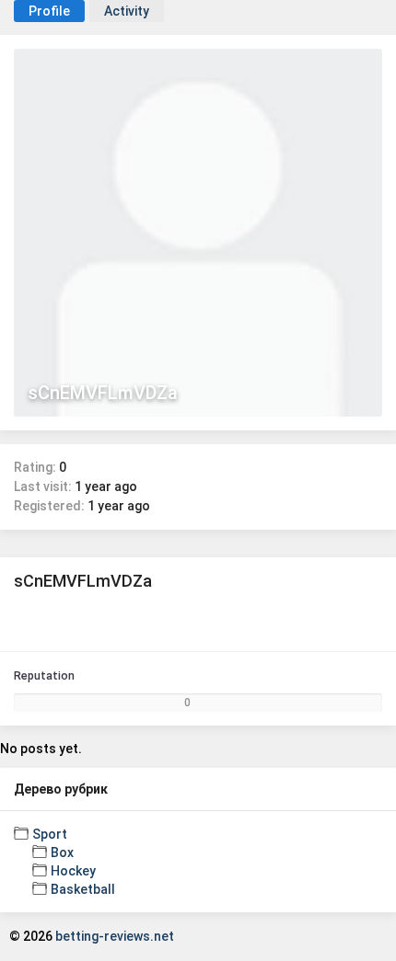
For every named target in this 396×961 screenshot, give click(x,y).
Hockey (73, 871)
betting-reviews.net (114, 936)
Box (62, 852)
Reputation (44, 675)
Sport (49, 834)
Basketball (83, 889)
